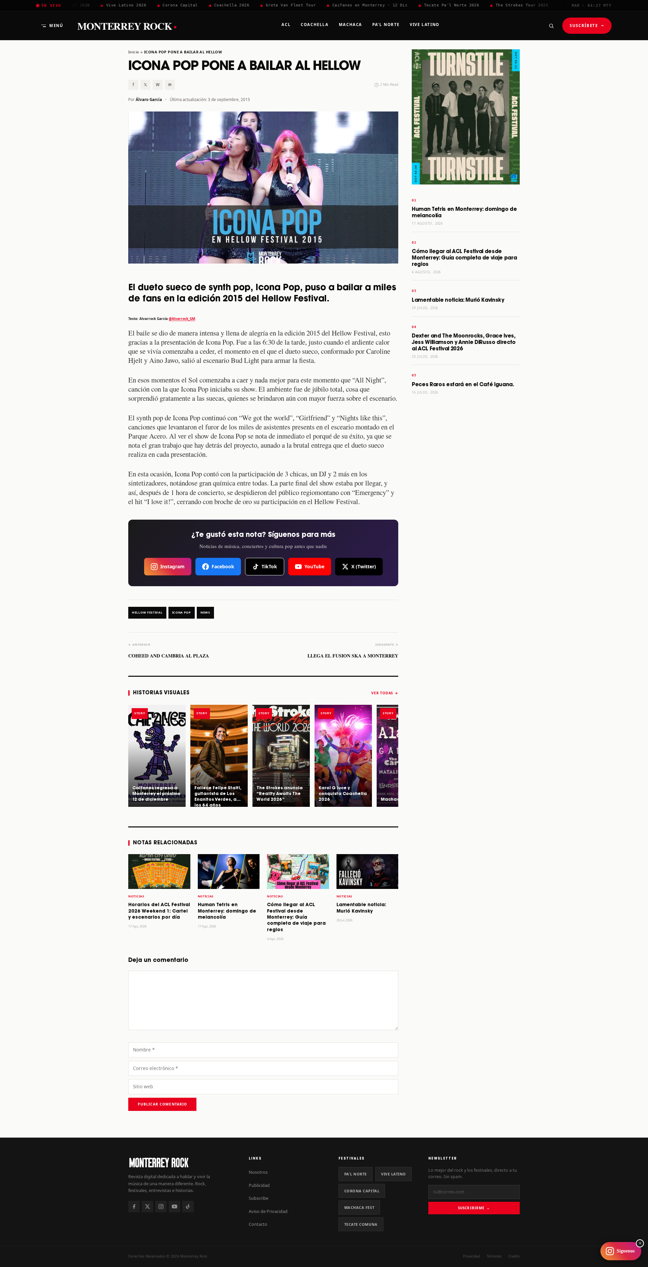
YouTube (314, 566)
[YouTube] (174, 1206)
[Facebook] (134, 1206)
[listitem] (157, 756)
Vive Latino (393, 1173)
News (205, 613)
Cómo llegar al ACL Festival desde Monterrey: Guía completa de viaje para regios (296, 917)
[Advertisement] (466, 506)
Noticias (136, 896)
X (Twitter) (363, 566)
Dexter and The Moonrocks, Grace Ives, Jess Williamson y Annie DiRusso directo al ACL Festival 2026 (464, 342)
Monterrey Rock (127, 25)
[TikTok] (188, 1206)
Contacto (258, 1224)
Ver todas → (384, 693)
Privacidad (471, 1256)
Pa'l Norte (355, 1173)
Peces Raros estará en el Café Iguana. (463, 385)
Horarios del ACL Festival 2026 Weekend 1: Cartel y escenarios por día (159, 911)
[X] (147, 1206)
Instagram (172, 566)
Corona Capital (362, 1190)
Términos (494, 1256)
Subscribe (258, 1198)
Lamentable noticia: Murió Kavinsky (458, 300)
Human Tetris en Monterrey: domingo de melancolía (227, 911)
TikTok (269, 566)
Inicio (133, 51)
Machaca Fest (359, 1207)
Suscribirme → (474, 1208)
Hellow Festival (147, 613)
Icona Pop (181, 613)
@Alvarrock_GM (182, 318)
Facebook (223, 566)
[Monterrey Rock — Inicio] (181, 1162)
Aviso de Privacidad (268, 1211)
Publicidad (259, 1185)
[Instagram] (161, 1206)
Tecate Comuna (361, 1224)
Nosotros (258, 1172)
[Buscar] (551, 26)
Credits (514, 1256)
